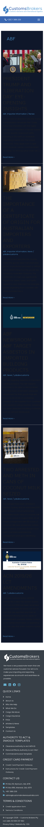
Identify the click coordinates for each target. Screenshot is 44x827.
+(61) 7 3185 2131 (14, 19)
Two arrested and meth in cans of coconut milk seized (21, 481)
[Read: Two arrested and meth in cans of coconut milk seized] (15, 445)
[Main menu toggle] (39, 20)
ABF (4, 114)
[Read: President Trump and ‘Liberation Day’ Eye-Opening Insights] (22, 61)
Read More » (8, 157)
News (30, 251)
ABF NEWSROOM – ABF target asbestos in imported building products (19, 352)
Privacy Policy (8, 824)
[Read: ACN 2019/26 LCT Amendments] (22, 560)
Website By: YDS (22, 824)
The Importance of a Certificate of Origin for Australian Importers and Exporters (21, 222)
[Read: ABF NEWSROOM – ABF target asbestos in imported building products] (22, 317)
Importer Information (17, 114)
